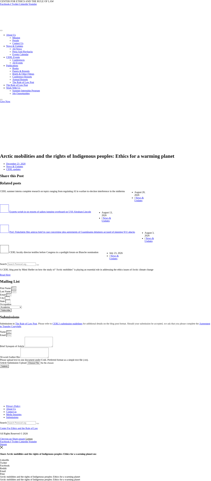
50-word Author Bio (10, 357)
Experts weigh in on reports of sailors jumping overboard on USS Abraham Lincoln (50, 211)
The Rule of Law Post (23, 82)
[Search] (37, 264)
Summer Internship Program (26, 90)
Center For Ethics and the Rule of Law (19, 428)
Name (3, 332)
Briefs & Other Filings (23, 74)
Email (3, 294)
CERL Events (13, 57)
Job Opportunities (21, 93)
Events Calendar (20, 54)
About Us (11, 35)
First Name (5, 288)
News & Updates (14, 46)
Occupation (5, 304)
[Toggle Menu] (1, 30)
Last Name (5, 291)
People (15, 40)
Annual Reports (20, 79)
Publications (12, 65)
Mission (16, 37)
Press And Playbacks (22, 51)
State (2, 301)
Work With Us (13, 88)
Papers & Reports (21, 71)
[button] (105, 460)
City (2, 298)
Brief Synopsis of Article (12, 346)
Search (3, 264)
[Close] (1, 99)
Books (15, 68)
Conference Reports (22, 76)
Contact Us (17, 43)
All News (17, 49)
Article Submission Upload (13, 362)
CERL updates (13, 169)
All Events (17, 62)
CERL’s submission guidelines (67, 323)
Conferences (18, 60)
